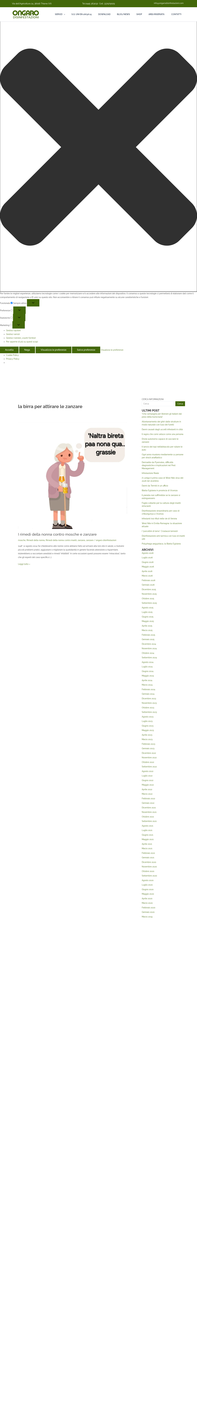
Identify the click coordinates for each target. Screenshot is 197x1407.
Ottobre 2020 (148, 871)
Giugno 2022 (147, 780)
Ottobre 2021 (148, 817)
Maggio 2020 (148, 894)
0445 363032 (92, 3)
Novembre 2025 (149, 594)
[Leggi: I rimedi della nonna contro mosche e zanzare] (72, 475)
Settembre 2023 (149, 712)
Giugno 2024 (147, 671)
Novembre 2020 (149, 866)
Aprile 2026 (147, 571)
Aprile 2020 (147, 898)
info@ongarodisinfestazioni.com (169, 3)
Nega (27, 349)
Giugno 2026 (147, 562)
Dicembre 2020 (149, 862)
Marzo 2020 (147, 903)
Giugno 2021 (147, 835)
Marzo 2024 (147, 685)
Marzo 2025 (147, 630)
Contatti (176, 14)
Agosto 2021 (147, 826)
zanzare (89, 540)
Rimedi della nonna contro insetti (61, 540)
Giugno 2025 (147, 617)
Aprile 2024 (147, 680)
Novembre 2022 (149, 757)
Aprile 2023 (147, 735)
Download (104, 14)
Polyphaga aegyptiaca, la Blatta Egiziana (161, 544)
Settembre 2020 (149, 876)
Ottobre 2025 (148, 598)
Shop (139, 14)
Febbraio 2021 (148, 853)
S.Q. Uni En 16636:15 (82, 14)
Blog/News (123, 14)
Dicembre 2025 (149, 589)
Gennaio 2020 (148, 912)
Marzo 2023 (147, 739)
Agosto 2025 (147, 607)
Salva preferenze (86, 349)
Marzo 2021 (147, 848)
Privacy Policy (12, 359)
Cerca (180, 404)
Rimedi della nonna (36, 540)
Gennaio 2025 (148, 639)
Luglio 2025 (147, 612)
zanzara (81, 540)
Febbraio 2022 (148, 798)
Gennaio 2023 (148, 748)
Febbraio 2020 (148, 907)
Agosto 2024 (147, 662)
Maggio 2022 (148, 785)
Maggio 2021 (148, 839)
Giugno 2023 (147, 726)
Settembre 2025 (149, 603)
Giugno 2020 (148, 889)
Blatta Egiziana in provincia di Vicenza (160, 490)
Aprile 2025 (147, 626)
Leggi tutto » (24, 563)
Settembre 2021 (149, 821)
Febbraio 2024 (148, 689)
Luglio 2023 (147, 721)
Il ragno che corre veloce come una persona (162, 434)
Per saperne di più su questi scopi (22, 342)
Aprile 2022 (147, 789)
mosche (22, 540)
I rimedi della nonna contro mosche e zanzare (57, 534)
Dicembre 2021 (149, 807)
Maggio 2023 (148, 730)
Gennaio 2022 (148, 803)
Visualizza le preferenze (53, 349)
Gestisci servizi (13, 334)
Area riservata (156, 14)
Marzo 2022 (147, 794)
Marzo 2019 (147, 917)
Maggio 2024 (148, 676)
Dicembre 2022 (149, 753)
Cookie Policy (12, 355)
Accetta (9, 349)
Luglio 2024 (147, 666)
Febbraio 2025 (148, 635)
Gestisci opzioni (13, 330)
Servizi (58, 14)
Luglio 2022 (147, 776)
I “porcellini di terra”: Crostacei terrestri (160, 531)
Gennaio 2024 (148, 694)
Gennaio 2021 (148, 857)
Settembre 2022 (149, 766)
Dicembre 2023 (149, 698)
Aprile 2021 (147, 844)
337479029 (109, 3)
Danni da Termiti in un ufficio (155, 486)
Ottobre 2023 (148, 707)
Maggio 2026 (148, 566)
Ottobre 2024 (148, 653)
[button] (98, 148)
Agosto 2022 (147, 771)
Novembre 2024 (149, 648)
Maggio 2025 (148, 621)
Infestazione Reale (150, 473)
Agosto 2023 (147, 717)
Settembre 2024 (149, 657)
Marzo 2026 (147, 576)
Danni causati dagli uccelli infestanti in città (162, 429)
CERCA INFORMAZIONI (153, 399)
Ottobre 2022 (148, 762)
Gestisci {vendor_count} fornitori (21, 338)
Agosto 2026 (147, 553)
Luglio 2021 (147, 830)
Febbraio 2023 (148, 744)
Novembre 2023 (149, 703)
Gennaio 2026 (148, 585)
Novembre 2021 (149, 812)
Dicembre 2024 (149, 644)
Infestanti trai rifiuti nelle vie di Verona (159, 518)
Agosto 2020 (148, 880)
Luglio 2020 (147, 885)
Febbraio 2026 (148, 580)
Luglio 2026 (147, 557)
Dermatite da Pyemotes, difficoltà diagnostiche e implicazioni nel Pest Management (159, 465)
